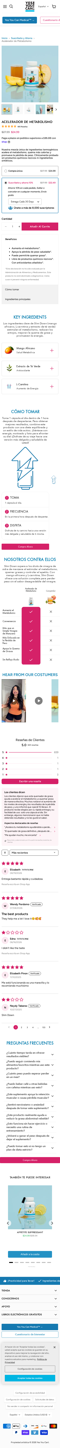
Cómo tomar (12, 289)
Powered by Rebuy (30, 1266)
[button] (30, 752)
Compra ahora (25, 547)
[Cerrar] (54, 1347)
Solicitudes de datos (44, 1399)
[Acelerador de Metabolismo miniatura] (7, 109)
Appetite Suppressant (30, 1232)
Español (42, 6)
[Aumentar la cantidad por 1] (19, 226)
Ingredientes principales (17, 299)
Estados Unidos (36, 1415)
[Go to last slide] (8, 1223)
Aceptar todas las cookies (29, 1378)
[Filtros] (5, 853)
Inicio (5, 38)
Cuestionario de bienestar (30, 1334)
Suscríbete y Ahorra (21, 38)
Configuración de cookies (30, 1369)
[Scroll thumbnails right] (55, 109)
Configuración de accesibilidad (30, 1392)
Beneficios (11, 239)
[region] (30, 1363)
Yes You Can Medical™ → (20, 20)
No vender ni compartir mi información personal (30, 1406)
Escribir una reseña (30, 781)
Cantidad (7, 218)
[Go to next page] (50, 1027)
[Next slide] (52, 1223)
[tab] (11, 1262)
